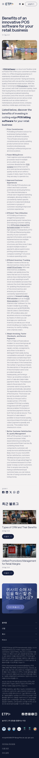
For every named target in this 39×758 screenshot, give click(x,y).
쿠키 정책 (5, 753)
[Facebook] (23, 714)
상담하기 (31, 4)
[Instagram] (29, 714)
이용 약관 (5, 748)
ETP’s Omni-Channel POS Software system (18, 226)
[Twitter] (32, 714)
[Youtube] (36, 714)
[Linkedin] (26, 714)
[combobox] (20, 4)
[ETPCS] (23, 4)
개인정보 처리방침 (8, 744)
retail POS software (14, 267)
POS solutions (22, 86)
